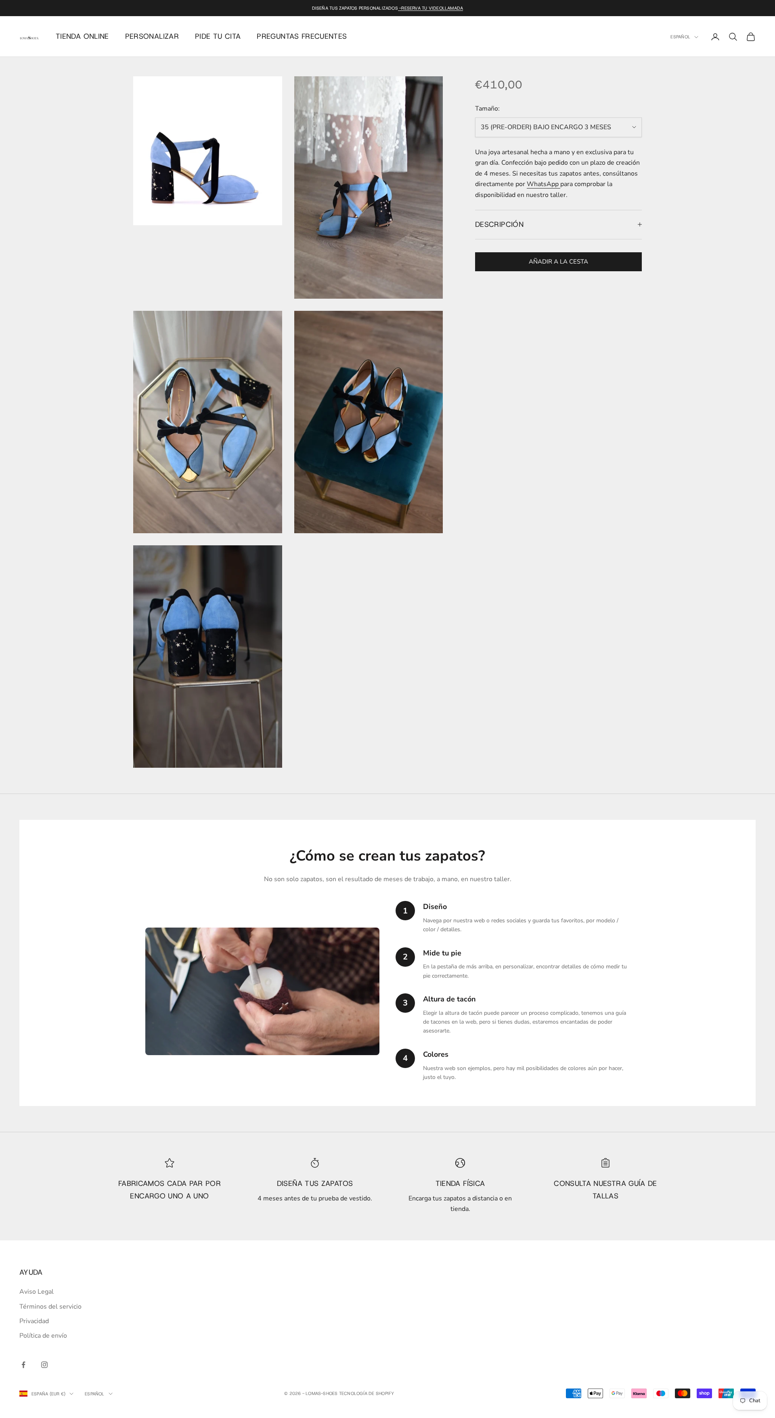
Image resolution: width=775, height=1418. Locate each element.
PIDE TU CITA (218, 36)
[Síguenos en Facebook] (23, 1365)
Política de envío (43, 1335)
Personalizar (152, 36)
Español (680, 37)
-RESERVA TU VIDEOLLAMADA (430, 8)
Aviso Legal (36, 1291)
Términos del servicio (50, 1306)
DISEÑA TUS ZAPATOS (315, 1183)
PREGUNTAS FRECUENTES (302, 36)
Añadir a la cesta (558, 262)
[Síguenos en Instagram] (44, 1365)
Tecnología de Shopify (366, 1393)
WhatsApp (543, 184)
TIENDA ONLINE (82, 36)
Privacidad (34, 1321)
